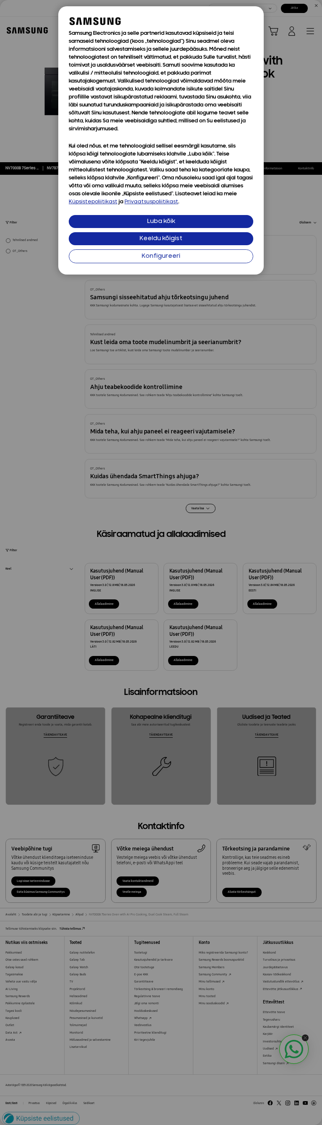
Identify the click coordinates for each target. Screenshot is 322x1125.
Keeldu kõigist (161, 239)
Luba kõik (161, 221)
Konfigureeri (161, 256)
